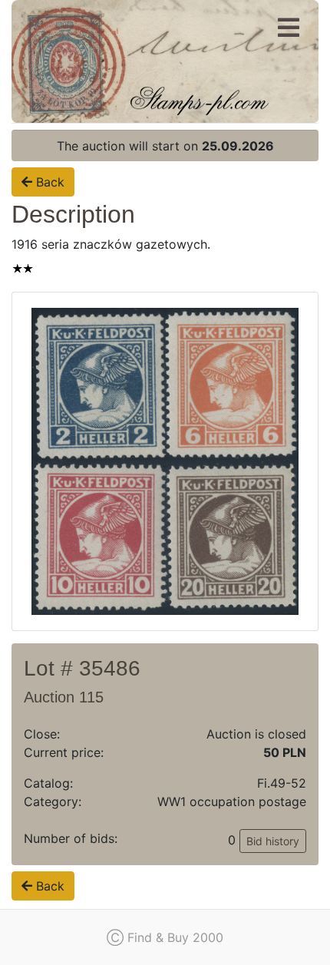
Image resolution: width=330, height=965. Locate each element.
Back (48, 182)
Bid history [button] (272, 841)
